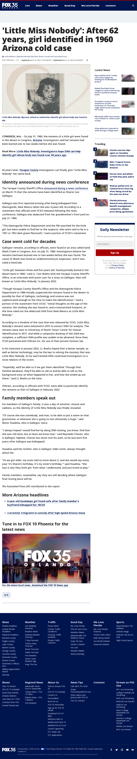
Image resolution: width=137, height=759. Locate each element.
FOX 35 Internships (56, 704)
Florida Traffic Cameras (54, 641)
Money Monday (77, 654)
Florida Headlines (9, 626)
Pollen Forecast (32, 652)
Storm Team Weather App (30, 659)
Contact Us (52, 695)
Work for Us (53, 701)
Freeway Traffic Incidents (54, 635)
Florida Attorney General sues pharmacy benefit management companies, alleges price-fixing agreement (122, 206)
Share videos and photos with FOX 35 (79, 696)
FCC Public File (54, 732)
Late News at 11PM (10, 699)
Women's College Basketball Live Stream (123, 720)
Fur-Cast (74, 647)
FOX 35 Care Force (79, 629)
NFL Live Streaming (124, 689)
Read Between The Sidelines (124, 627)
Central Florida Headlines (8, 630)
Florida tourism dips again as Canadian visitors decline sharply (122, 153)
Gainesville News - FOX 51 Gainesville (33, 687)
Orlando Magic (122, 631)
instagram (122, 750)
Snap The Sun (31, 664)
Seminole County (9, 657)
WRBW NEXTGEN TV (57, 722)
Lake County (7, 644)
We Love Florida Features (101, 630)
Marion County (8, 647)
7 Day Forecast (31, 640)
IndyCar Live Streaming (121, 705)
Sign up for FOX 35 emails (56, 709)
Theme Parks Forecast (31, 644)
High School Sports (124, 640)
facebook (111, 750)
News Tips (77, 682)
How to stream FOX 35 (56, 687)
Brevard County (9, 638)
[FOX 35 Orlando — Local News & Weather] (11, 5)
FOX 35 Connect (78, 700)
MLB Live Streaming (125, 698)
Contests (99, 682)
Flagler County (8, 641)
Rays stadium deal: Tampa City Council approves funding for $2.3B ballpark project (106, 78)
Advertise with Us (55, 719)
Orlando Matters (9, 696)
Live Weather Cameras (30, 627)
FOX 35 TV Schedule (11, 689)
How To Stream (9, 686)
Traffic (52, 622)
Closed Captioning (55, 728)
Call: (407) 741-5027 (79, 686)
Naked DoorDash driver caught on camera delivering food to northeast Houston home (107, 91)
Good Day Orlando (10, 692)
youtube (127, 750)
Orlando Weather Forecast (32, 635)
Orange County (8, 650)
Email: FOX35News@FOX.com (81, 690)
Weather (30, 622)
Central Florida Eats (10, 705)
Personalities (53, 698)
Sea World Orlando (102, 641)
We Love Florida (78, 626)
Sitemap (5, 674)
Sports (120, 622)
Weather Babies (77, 632)
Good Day (76, 622)
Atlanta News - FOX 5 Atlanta (33, 698)
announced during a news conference (66, 188)
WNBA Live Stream (124, 726)
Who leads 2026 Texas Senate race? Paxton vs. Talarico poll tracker (107, 118)
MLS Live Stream (123, 729)
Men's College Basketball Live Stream (122, 712)
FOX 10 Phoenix (8, 60)
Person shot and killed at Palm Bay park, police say (122, 177)
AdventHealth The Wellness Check (78, 636)
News (5, 622)
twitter (117, 750)
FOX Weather (31, 655)
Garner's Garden (78, 644)
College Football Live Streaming (125, 693)
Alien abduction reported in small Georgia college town (106, 129)
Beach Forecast (32, 649)
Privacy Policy (117, 265)
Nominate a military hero (10, 664)
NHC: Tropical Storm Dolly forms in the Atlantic (120, 165)
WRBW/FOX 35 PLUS (57, 725)
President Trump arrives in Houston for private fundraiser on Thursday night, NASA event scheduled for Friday (107, 105)
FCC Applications (55, 735)
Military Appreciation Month (11, 670)
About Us (53, 682)
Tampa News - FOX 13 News (33, 693)
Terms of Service (116, 267)
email (133, 750)
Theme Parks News (102, 634)
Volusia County (8, 660)
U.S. (17, 60)
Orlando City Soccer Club (124, 635)
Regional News (34, 682)
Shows (6, 682)
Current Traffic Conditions (54, 630)
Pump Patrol (53, 626)
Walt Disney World (101, 638)
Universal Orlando (101, 644)
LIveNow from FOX (10, 702)
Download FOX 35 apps (56, 714)
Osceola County (9, 654)
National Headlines (10, 634)
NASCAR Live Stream (125, 701)
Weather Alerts (31, 631)
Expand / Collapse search (133, 5)
